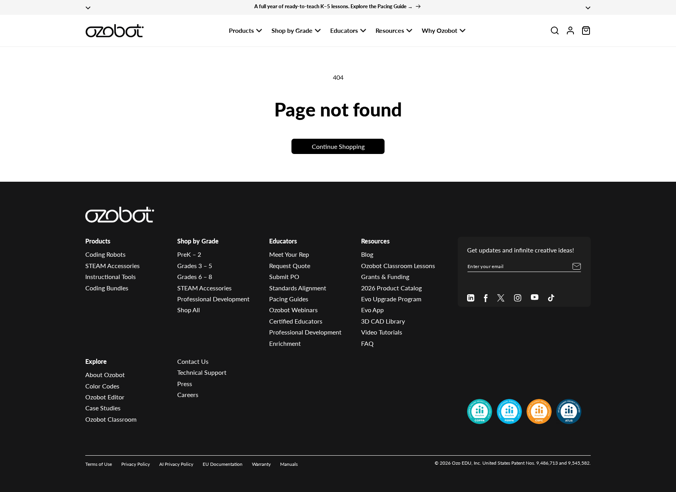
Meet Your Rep (289, 254)
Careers (187, 394)
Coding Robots (105, 254)
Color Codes (102, 386)
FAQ (367, 343)
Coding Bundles (106, 288)
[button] (554, 30)
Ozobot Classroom (111, 419)
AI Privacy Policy (176, 464)
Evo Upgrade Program (391, 298)
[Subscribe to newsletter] (576, 266)
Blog (367, 254)
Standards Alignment (297, 288)
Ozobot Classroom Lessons (398, 265)
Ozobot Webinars (293, 310)
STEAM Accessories (112, 265)
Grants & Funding (385, 277)
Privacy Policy (135, 464)
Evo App (372, 310)
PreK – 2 (189, 254)
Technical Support (202, 372)
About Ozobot (105, 375)
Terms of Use (98, 464)
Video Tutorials (381, 332)
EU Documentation (223, 464)
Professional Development (213, 298)
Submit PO (284, 277)
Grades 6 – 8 (194, 277)
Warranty (261, 464)
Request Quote (289, 265)
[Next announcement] (588, 7)
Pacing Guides (288, 298)
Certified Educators (295, 321)
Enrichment (285, 343)
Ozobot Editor (104, 397)
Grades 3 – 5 (194, 265)
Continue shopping (338, 146)
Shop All (188, 310)
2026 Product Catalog (391, 288)
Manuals (289, 464)
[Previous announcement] (88, 7)
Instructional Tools (110, 277)
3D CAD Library (383, 321)
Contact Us (193, 361)
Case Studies (102, 408)
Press (184, 383)
